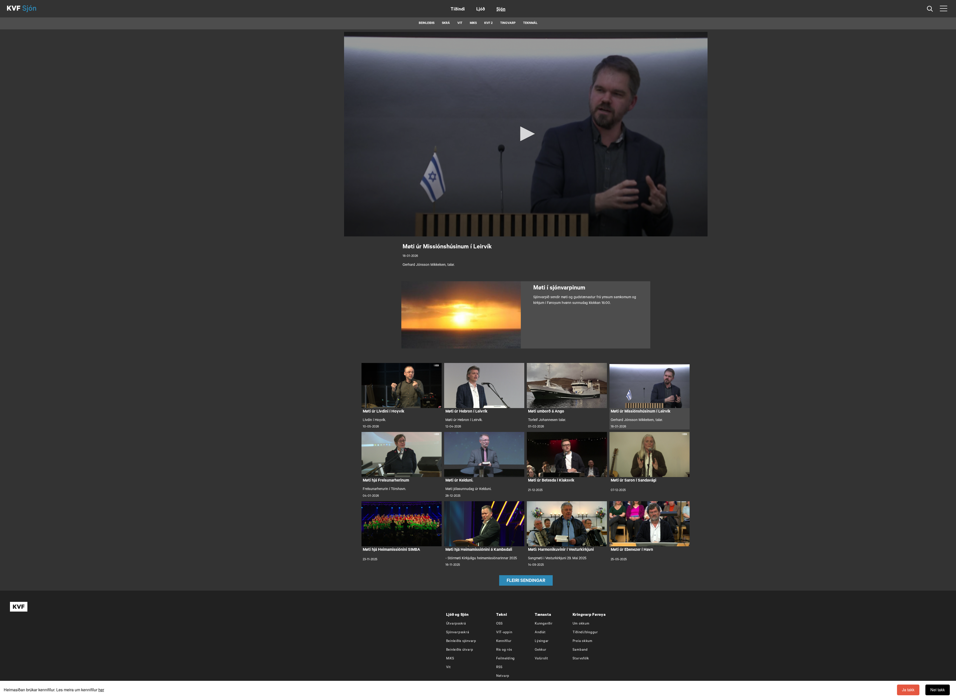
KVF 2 (488, 23)
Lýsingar (542, 641)
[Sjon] (33, 8)
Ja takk (908, 690)
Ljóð (480, 9)
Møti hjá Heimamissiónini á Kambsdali (478, 550)
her (101, 690)
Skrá (446, 23)
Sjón (500, 9)
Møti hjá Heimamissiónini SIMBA (391, 550)
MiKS (473, 23)
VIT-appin (504, 632)
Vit (448, 667)
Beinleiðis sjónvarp (461, 641)
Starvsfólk (581, 659)
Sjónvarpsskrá (457, 632)
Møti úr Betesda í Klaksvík (551, 481)
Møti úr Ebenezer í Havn (632, 550)
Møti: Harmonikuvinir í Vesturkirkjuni (561, 550)
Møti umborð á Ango (546, 412)
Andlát (540, 632)
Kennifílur (504, 641)
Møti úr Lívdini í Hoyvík (383, 412)
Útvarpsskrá (456, 624)
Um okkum (581, 624)
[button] (526, 134)
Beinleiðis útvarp (459, 650)
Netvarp (502, 676)
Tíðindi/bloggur (585, 632)
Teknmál (530, 23)
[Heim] (13, 8)
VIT (459, 23)
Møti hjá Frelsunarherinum (386, 481)
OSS (499, 624)
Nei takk (937, 690)
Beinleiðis (426, 23)
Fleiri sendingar (526, 581)
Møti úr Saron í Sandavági (633, 481)
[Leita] (930, 8)
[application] (526, 134)
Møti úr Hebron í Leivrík (466, 412)
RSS (499, 667)
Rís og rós (504, 650)
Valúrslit (541, 659)
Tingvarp (508, 23)
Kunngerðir (544, 624)
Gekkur (540, 650)
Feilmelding (505, 659)
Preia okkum (583, 641)
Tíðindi (458, 9)
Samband (580, 650)
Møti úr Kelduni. (459, 481)
